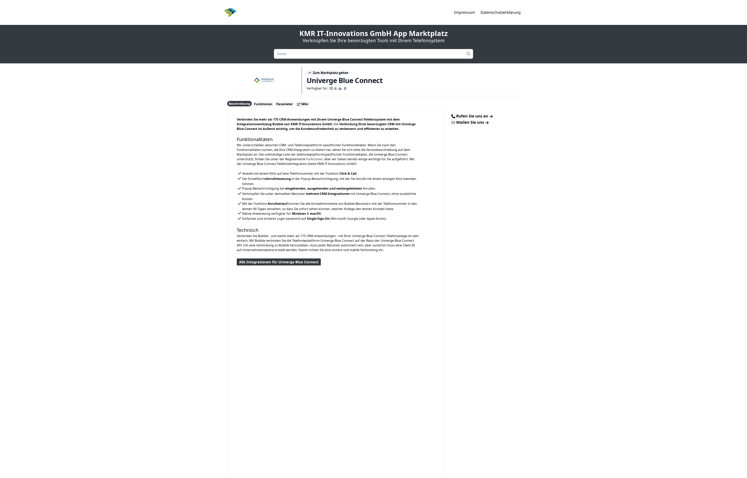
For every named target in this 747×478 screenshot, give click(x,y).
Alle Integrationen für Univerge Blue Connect (278, 262)
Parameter (284, 104)
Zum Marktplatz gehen (330, 73)
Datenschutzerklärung (500, 12)
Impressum (464, 12)
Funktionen (263, 104)
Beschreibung (239, 104)
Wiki (304, 104)
